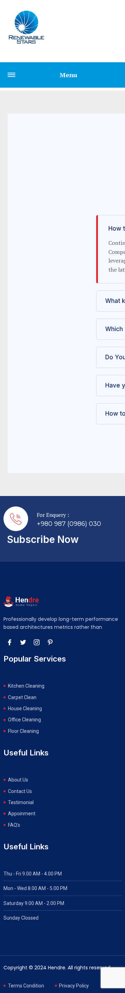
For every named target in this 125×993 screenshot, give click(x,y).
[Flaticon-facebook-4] (9, 642)
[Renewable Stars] (26, 27)
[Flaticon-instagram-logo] (36, 642)
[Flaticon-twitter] (23, 642)
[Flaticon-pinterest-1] (50, 642)
